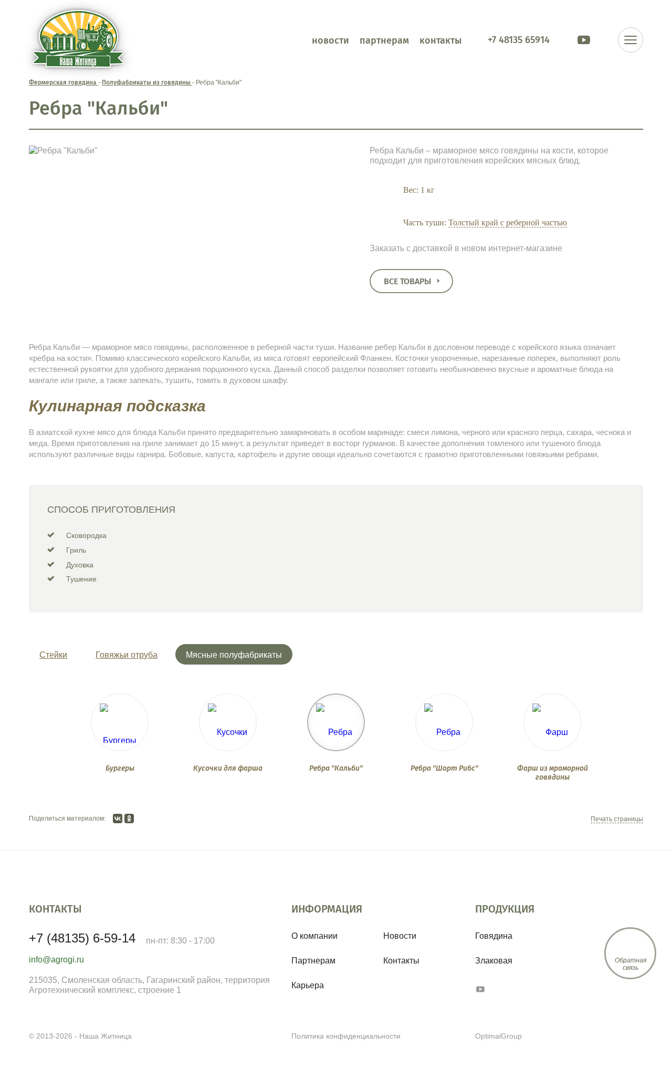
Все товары (407, 281)
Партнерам (313, 960)
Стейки (53, 654)
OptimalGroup (498, 1036)
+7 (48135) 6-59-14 (82, 938)
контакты (440, 40)
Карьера (307, 985)
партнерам (384, 40)
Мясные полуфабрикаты (234, 654)
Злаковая (493, 960)
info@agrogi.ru (56, 959)
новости (330, 40)
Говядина (493, 935)
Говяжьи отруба (127, 654)
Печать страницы (617, 819)
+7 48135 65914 (519, 39)
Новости (399, 935)
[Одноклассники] (129, 818)
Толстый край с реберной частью (507, 222)
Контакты (401, 960)
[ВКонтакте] (117, 818)
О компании (314, 935)
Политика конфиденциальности (346, 1036)
